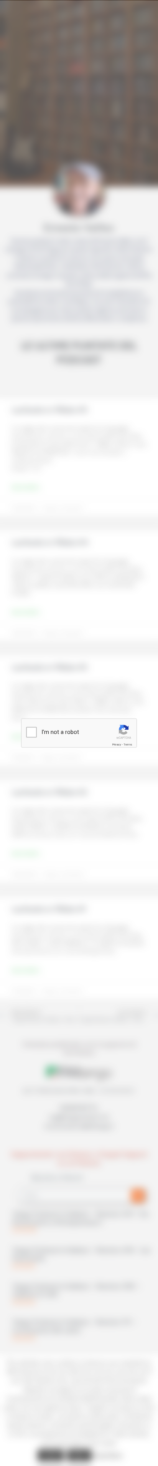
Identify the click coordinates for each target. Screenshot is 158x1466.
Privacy (116, 744)
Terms (127, 744)
